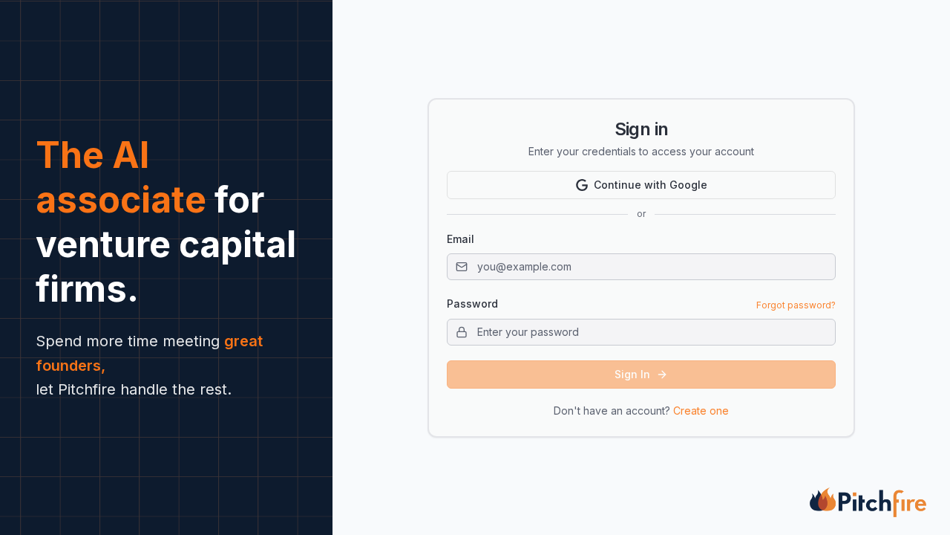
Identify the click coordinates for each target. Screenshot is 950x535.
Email (460, 239)
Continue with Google (650, 184)
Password (472, 304)
